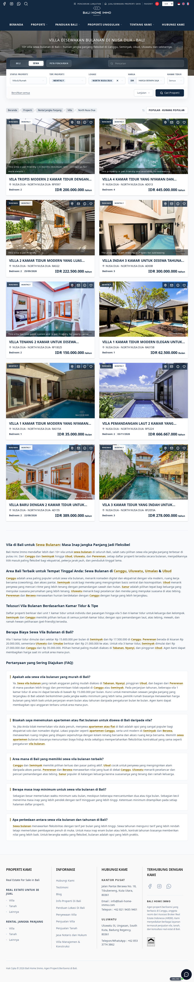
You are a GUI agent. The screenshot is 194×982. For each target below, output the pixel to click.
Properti (27, 110)
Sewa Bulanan (48, 544)
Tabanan (118, 648)
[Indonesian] (178, 3)
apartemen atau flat (102, 726)
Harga (131, 74)
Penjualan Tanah (66, 928)
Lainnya (14, 912)
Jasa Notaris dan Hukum (71, 935)
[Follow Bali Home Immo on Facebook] (150, 886)
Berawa (31, 595)
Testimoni (62, 887)
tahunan (13, 122)
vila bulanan (37, 744)
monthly (26, 122)
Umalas (151, 571)
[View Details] (85, 122)
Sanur (125, 587)
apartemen (96, 730)
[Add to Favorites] (91, 122)
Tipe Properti (56, 74)
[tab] (18, 63)
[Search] (26, 4)
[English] (183, 3)
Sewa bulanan (22, 826)
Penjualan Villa (65, 921)
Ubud (68, 556)
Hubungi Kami (173, 24)
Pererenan (99, 556)
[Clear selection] (117, 80)
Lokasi (92, 74)
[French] (187, 3)
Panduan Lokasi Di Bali (70, 908)
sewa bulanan (83, 552)
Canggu (30, 556)
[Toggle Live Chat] (186, 974)
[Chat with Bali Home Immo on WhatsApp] (169, 886)
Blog (59, 894)
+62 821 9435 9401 (125, 909)
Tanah (13, 906)
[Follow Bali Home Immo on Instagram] (159, 886)
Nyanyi (129, 648)
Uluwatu (79, 556)
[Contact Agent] (78, 122)
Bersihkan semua (21, 92)
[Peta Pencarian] (72, 122)
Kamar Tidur (174, 74)
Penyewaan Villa (66, 914)
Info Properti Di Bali (68, 901)
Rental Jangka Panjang (49, 110)
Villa (70, 110)
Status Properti (19, 74)
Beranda (16, 24)
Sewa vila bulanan (29, 683)
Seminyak (47, 556)
